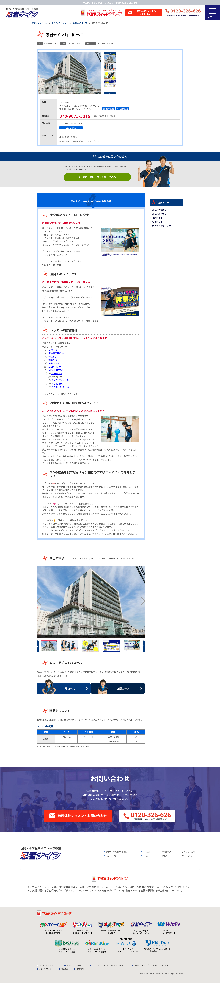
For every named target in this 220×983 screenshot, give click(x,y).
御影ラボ (52, 359)
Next (110, 93)
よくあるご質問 (188, 851)
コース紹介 (146, 851)
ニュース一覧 (111, 855)
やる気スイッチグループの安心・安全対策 (151, 965)
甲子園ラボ (56, 373)
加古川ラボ (53, 363)
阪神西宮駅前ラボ (56, 353)
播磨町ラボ (157, 217)
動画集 (165, 855)
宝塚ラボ (52, 349)
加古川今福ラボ (159, 209)
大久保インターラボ (60, 380)
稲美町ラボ (157, 221)
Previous (110, 53)
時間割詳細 (71, 128)
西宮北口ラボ (57, 383)
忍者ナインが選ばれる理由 (116, 851)
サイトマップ (187, 855)
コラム (145, 855)
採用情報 (80, 968)
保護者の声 (166, 851)
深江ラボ (52, 356)
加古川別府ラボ (55, 370)
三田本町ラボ (54, 366)
